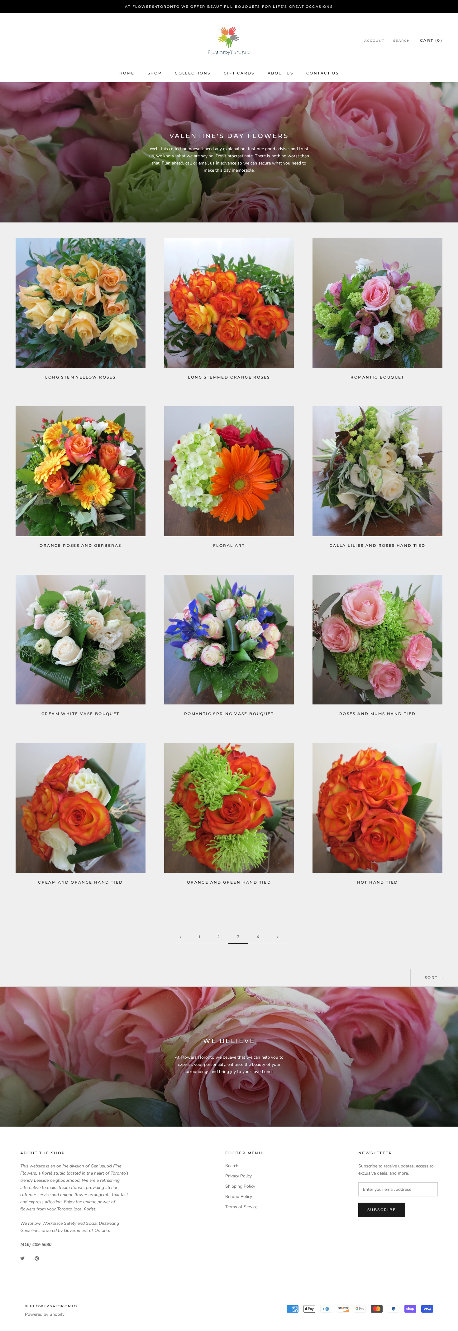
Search (401, 41)
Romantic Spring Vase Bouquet (229, 713)
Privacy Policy (238, 1176)
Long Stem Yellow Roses (80, 377)
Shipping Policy (240, 1186)
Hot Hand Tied (377, 882)
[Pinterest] (37, 1258)
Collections (192, 73)
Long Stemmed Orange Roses (229, 377)
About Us (280, 73)
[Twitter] (22, 1258)
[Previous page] (180, 937)
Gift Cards (239, 73)
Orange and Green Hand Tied (229, 882)
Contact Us (322, 73)
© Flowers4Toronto (51, 1306)
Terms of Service (241, 1207)
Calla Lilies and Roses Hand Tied (378, 545)
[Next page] (277, 937)
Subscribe (381, 1209)
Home (127, 73)
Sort (432, 977)
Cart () (431, 40)
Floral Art (229, 545)
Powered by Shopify (44, 1314)
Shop (155, 73)
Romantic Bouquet (377, 377)
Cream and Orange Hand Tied (80, 882)
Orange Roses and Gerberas (80, 545)
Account (374, 41)
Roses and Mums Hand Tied (377, 713)
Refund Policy (238, 1197)
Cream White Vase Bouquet (80, 713)
